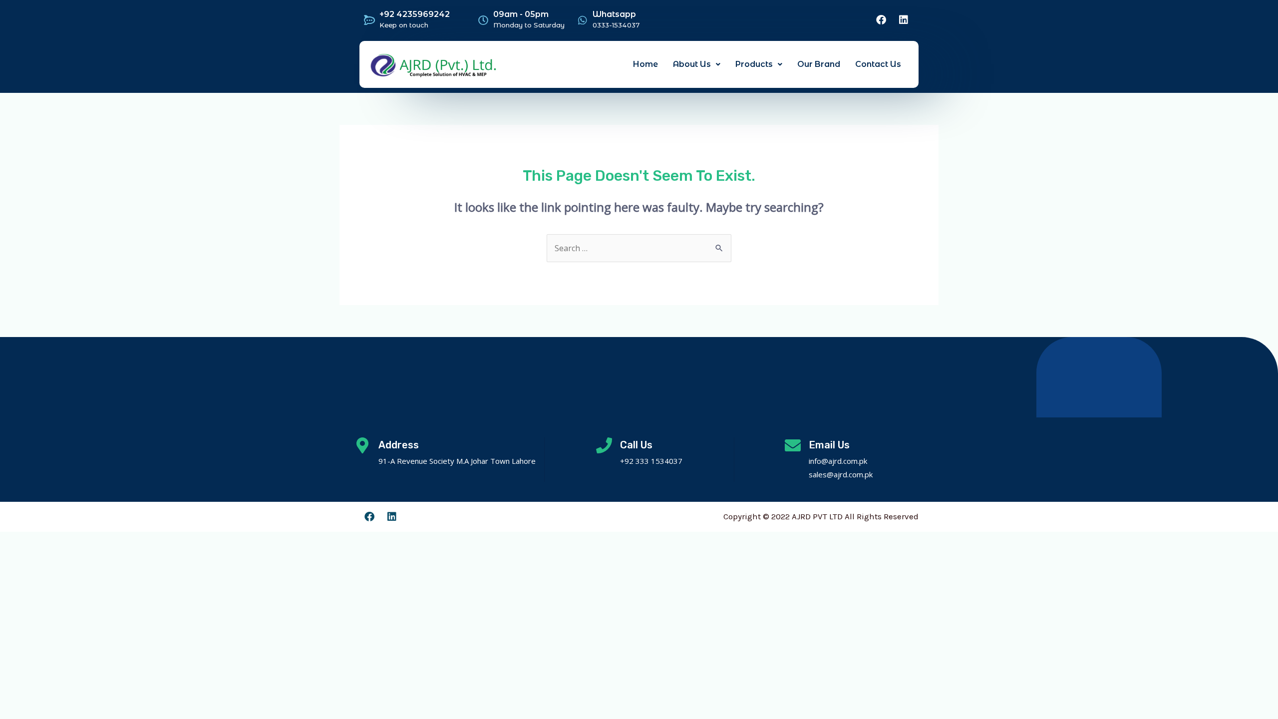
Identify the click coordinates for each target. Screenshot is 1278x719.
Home (645, 64)
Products (754, 64)
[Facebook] (881, 20)
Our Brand (818, 64)
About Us (692, 64)
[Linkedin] (904, 20)
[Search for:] (639, 248)
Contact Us (878, 64)
